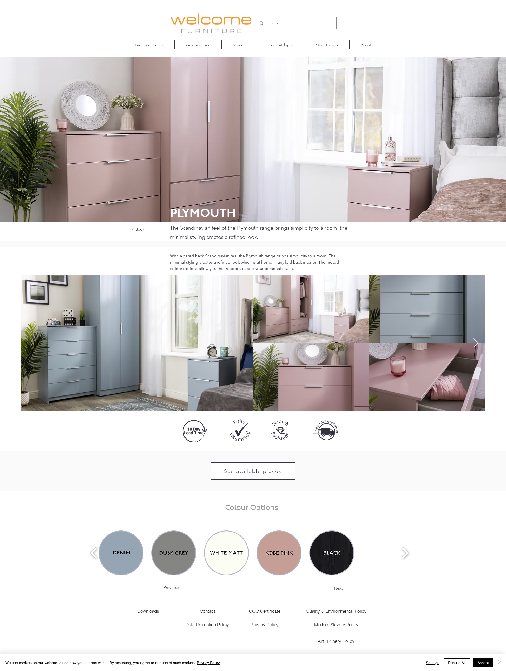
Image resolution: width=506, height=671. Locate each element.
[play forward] (405, 552)
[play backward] (94, 552)
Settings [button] (432, 662)
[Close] (500, 662)
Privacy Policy (208, 662)
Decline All (456, 662)
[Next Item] (476, 343)
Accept (483, 662)
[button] (149, 44)
